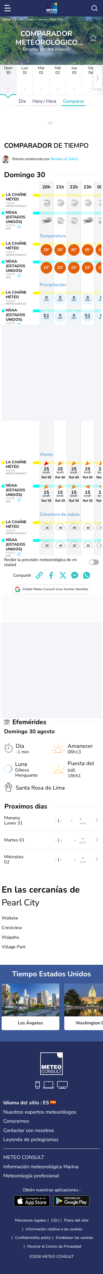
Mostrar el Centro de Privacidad (54, 1246)
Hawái (42, 19)
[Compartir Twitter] (62, 575)
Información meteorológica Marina (41, 1166)
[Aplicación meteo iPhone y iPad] (32, 1201)
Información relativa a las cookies (54, 1229)
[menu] (8, 8)
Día (22, 101)
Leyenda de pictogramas (31, 1139)
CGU (55, 1220)
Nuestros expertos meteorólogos (39, 1112)
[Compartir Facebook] (51, 575)
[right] (97, 78)
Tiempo (6, 19)
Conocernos (16, 1121)
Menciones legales (30, 1220)
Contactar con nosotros (28, 1130)
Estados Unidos (25, 19)
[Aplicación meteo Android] (71, 1201)
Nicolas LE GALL (64, 159)
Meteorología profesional (31, 1175)
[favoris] (93, 38)
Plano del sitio (76, 1220)
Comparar (73, 101)
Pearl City (56, 19)
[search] (94, 8)
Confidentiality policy (33, 1237)
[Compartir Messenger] (74, 575)
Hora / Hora (44, 101)
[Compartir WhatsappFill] (86, 575)
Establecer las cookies (74, 1238)
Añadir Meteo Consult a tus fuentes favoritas (55, 589)
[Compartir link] (39, 575)
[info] (19, 227)
